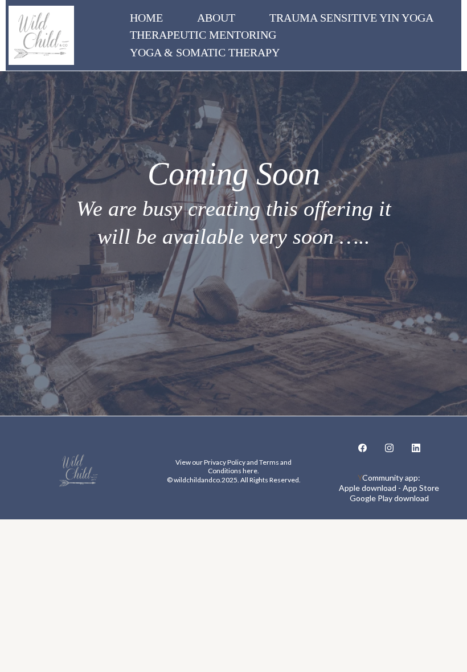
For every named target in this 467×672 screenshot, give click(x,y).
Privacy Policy (224, 462)
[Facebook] (362, 447)
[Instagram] (389, 447)
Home (146, 17)
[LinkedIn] (416, 447)
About (216, 17)
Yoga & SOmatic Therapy (205, 52)
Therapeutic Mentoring (203, 34)
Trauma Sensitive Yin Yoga (351, 17)
